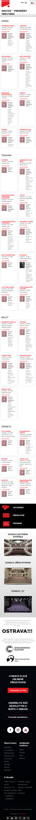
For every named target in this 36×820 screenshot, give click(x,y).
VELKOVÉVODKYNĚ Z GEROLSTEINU (26, 480)
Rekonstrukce (23, 784)
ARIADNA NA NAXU (25, 129)
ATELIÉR (7, 764)
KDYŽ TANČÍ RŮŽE (25, 56)
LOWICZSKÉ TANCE (25, 355)
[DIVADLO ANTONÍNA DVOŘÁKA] (18, 547)
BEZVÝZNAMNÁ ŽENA (8, 255)
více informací (6, 31)
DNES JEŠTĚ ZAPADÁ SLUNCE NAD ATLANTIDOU (8, 196)
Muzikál (22, 758)
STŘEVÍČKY (23, 25)
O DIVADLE (8, 759)
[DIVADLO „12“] (18, 604)
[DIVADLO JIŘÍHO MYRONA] (18, 576)
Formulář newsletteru (18, 717)
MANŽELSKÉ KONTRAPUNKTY (7, 93)
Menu (23, 2)
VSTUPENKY (18, 507)
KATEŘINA (5, 160)
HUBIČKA (22, 93)
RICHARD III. (23, 255)
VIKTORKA (23, 322)
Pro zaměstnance (10, 793)
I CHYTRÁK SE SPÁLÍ (8, 287)
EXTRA (6, 761)
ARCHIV (7, 767)
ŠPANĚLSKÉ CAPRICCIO (9, 322)
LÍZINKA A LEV (24, 459)
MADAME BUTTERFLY (8, 25)
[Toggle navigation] (33, 2)
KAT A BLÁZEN (6, 431)
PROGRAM (17, 523)
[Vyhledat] (20, 818)
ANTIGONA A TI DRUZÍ (26, 221)
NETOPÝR (4, 459)
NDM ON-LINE (9, 756)
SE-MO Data (22, 814)
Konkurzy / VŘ (9, 787)
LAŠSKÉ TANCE (6, 355)
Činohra (22, 753)
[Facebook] (8, 818)
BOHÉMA (4, 129)
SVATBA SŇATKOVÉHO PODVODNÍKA (9, 222)
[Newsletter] (24, 818)
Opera (21, 750)
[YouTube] (12, 818)
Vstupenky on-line (18, 690)
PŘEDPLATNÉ (18, 515)
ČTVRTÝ (22, 195)
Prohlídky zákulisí (24, 782)
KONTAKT (7, 770)
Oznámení (21, 793)
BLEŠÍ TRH (5, 480)
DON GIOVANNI (6, 56)
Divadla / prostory (10, 790)
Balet (21, 755)
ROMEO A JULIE (6, 389)
